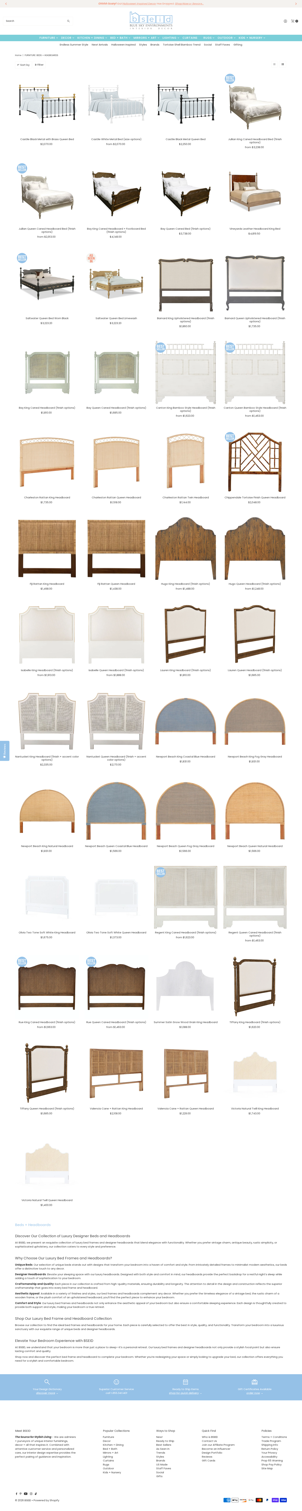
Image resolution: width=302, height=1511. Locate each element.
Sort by (25, 65)
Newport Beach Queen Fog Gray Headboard (185, 846)
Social (208, 44)
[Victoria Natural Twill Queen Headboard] (47, 1165)
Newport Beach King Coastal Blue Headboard (185, 756)
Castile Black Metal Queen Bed (186, 139)
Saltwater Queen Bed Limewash (116, 318)
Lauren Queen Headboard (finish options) (255, 670)
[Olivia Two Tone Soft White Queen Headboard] (116, 897)
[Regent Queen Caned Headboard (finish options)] (255, 897)
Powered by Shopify (46, 1500)
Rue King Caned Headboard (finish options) (47, 1022)
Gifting (237, 44)
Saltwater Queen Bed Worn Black (47, 318)
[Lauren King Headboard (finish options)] (186, 635)
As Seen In (163, 1449)
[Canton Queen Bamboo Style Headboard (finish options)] (255, 373)
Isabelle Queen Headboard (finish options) (116, 670)
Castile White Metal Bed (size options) (116, 139)
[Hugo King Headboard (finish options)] (186, 549)
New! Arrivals (100, 44)
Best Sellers (163, 1445)
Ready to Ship (165, 1441)
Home (18, 55)
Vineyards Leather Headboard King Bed (254, 229)
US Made (162, 1464)
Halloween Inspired (123, 44)
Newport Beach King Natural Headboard (47, 846)
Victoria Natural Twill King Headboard (255, 1108)
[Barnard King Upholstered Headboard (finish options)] (186, 283)
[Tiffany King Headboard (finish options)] (255, 987)
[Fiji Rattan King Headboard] (47, 549)
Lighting (169, 38)
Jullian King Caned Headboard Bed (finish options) (255, 140)
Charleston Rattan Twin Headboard (186, 497)
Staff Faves (222, 44)
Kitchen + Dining (90, 38)
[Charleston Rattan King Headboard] (47, 462)
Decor (66, 38)
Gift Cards (208, 1460)
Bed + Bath (119, 38)
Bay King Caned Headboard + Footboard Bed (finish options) (116, 230)
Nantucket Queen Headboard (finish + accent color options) (116, 758)
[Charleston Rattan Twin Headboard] (186, 462)
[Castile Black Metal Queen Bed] (186, 104)
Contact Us (209, 1441)
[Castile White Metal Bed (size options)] (116, 104)
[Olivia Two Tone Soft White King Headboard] (47, 897)
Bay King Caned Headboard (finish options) (47, 408)
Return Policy (269, 1449)
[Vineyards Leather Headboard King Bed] (255, 193)
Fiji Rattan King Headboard (47, 584)
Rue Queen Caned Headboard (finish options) (116, 1022)
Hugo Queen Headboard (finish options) (255, 584)
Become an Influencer (216, 1449)
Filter (40, 64)
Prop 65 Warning (272, 1460)
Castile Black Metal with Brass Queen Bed (47, 139)
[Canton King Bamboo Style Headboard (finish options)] (186, 373)
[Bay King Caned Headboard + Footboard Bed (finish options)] (116, 193)
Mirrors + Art (145, 38)
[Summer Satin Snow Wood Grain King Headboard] (186, 987)
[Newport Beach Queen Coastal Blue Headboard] (116, 811)
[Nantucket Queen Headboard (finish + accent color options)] (116, 721)
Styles (143, 44)
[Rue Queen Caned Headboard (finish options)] (116, 987)
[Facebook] (16, 1494)
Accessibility (269, 1456)
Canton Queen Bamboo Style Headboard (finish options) (255, 409)
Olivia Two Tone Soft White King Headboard (47, 932)
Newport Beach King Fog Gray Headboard (255, 756)
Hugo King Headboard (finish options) (185, 584)
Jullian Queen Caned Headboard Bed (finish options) (47, 230)
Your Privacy (269, 1452)
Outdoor (225, 38)
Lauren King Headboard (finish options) (185, 670)
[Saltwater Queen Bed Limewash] (116, 283)
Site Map (267, 1468)
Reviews (207, 1456)
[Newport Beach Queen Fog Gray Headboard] (186, 811)
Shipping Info (269, 1445)
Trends (160, 1452)
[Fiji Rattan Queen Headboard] (116, 549)
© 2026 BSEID (23, 1500)
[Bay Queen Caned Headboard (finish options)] (116, 373)
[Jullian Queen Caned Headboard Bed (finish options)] (47, 193)
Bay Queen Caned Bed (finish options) (186, 229)
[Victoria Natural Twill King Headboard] (255, 1073)
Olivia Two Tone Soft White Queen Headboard (116, 932)
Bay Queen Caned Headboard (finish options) (116, 408)
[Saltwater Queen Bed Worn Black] (47, 283)
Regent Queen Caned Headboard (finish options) (255, 934)
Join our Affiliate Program (218, 1445)
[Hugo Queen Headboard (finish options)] (255, 549)
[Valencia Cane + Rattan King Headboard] (116, 1073)
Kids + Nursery (251, 38)
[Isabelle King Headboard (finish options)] (47, 635)
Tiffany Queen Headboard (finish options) (47, 1108)
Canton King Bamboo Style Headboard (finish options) (185, 409)
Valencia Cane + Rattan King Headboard (116, 1108)
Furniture (47, 38)
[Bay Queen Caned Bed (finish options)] (186, 193)
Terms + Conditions (274, 1437)
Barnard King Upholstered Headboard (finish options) (185, 319)
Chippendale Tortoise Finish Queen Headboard (255, 497)
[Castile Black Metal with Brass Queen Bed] (47, 104)
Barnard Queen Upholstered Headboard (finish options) (255, 319)
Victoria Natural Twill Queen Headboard (47, 1200)
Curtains (189, 38)
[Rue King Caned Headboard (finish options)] (47, 987)
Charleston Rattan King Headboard (47, 497)
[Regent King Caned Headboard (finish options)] (186, 897)
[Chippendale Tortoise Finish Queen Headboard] (255, 462)
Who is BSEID (210, 1437)
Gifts (159, 1476)
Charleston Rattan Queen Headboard (116, 497)
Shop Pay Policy (271, 1464)
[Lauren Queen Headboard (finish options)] (255, 635)
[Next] (295, 3)
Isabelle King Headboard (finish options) (47, 670)
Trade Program (271, 1441)
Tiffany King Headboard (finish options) (255, 1022)
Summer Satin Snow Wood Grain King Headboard (186, 1022)
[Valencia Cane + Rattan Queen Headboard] (186, 1073)
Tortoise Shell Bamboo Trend (181, 44)
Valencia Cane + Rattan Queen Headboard (185, 1108)
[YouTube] (25, 1494)
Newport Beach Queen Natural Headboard (255, 846)
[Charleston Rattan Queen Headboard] (116, 462)
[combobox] (38, 21)
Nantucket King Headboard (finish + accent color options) (47, 758)
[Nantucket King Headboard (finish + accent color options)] (47, 721)
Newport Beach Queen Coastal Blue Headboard (116, 846)
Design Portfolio (212, 1452)
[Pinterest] (20, 1494)
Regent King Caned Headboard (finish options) (185, 932)
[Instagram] (31, 1494)
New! (159, 1437)
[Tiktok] (36, 1494)
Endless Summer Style (74, 44)
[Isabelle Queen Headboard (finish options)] (116, 635)
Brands (154, 44)
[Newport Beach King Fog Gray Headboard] (255, 721)
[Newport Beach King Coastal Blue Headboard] (186, 721)
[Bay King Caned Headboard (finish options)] (47, 373)
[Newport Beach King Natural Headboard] (47, 811)
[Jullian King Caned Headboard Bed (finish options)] (255, 104)
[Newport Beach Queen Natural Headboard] (255, 811)
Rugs (207, 38)
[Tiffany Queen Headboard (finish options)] (47, 1073)
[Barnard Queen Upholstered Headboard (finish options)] (255, 283)
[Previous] (6, 3)
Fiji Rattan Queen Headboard (116, 584)
